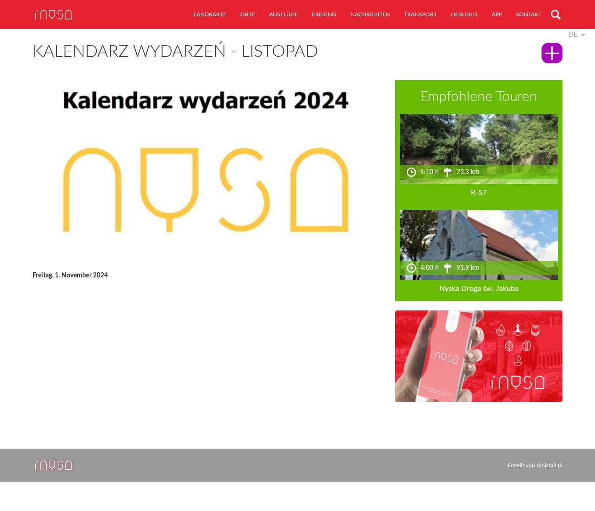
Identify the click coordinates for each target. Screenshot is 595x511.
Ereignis (324, 14)
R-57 (479, 192)
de (573, 35)
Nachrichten (370, 14)
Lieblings (464, 14)
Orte (247, 14)
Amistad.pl (549, 465)
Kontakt (529, 14)
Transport (420, 14)
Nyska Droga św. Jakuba (479, 288)
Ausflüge (283, 14)
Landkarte (210, 14)
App (497, 14)
